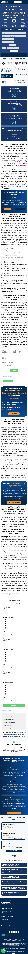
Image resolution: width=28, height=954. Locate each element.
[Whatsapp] (16, 932)
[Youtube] (18, 932)
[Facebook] (9, 932)
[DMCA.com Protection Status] (6, 935)
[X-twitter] (11, 932)
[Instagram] (14, 932)
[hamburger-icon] (25, 2)
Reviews (22, 951)
